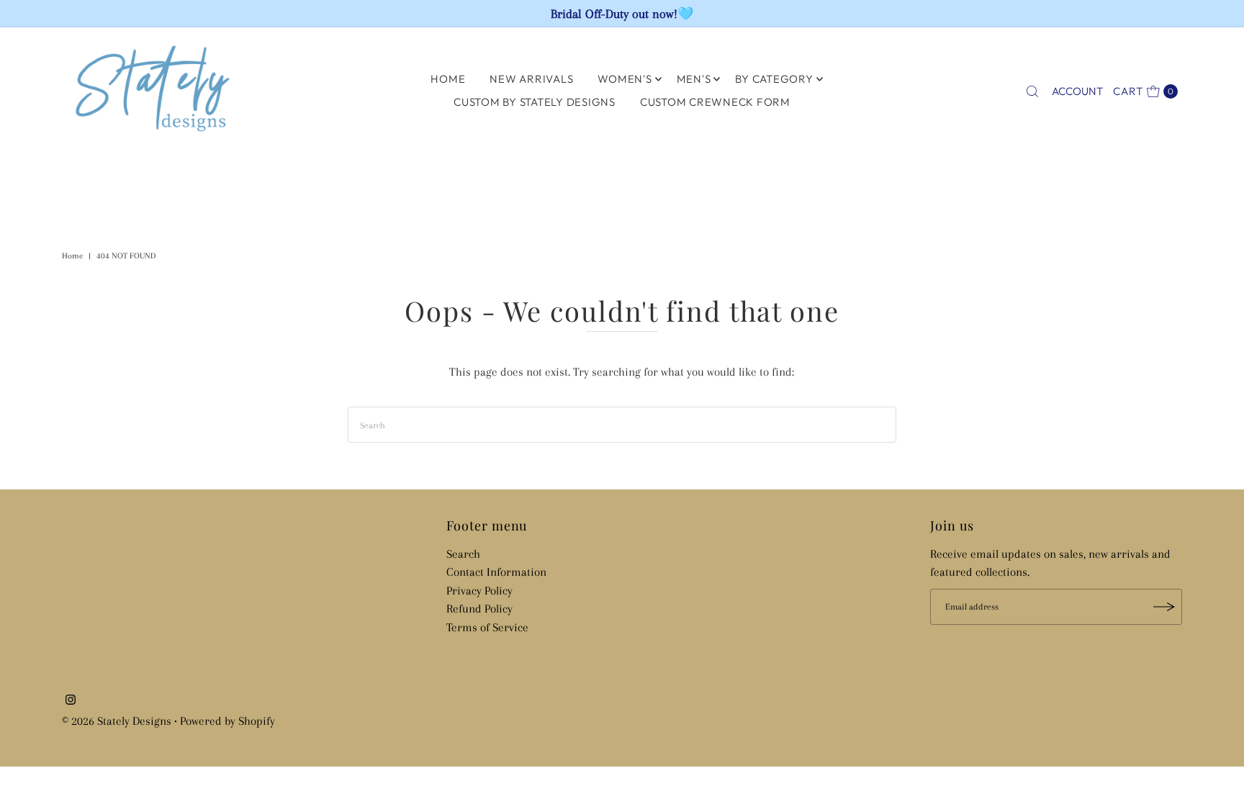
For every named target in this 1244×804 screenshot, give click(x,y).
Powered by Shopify (227, 721)
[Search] (1032, 91)
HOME (448, 79)
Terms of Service (487, 627)
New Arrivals (531, 79)
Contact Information (496, 572)
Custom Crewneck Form (715, 102)
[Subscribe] (1164, 607)
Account (1077, 91)
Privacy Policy (479, 590)
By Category (774, 79)
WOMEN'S (625, 79)
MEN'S (694, 79)
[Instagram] (71, 701)
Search (463, 554)
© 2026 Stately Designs (118, 721)
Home (72, 256)
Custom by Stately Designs (535, 102)
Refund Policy (479, 608)
